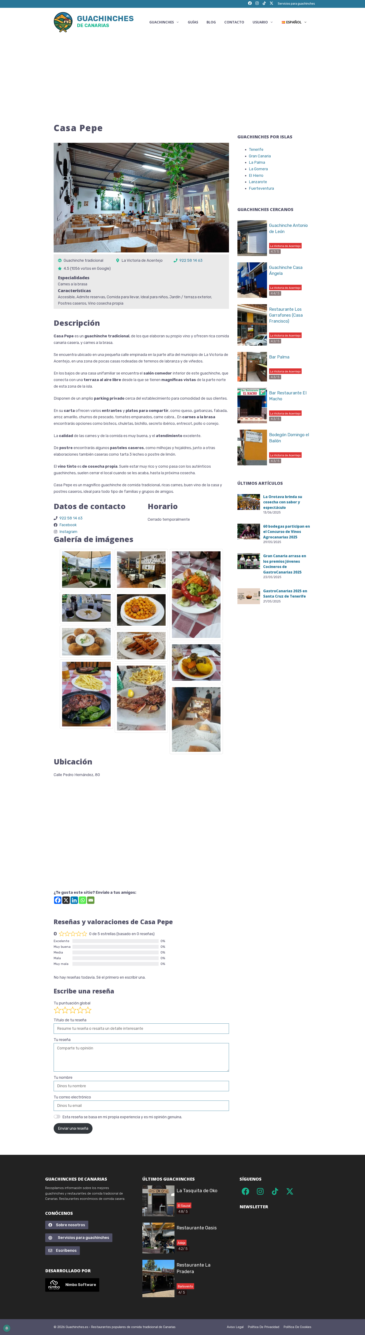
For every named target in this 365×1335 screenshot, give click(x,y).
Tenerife (256, 149)
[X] (66, 900)
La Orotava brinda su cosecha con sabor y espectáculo (282, 502)
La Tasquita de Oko (197, 1190)
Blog (211, 22)
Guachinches (105, 22)
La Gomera (258, 169)
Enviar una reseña (73, 1128)
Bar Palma (279, 357)
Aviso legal (235, 1327)
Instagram (68, 532)
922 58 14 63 (191, 260)
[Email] (90, 900)
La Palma (257, 162)
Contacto (234, 22)
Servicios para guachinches (296, 3)
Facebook (68, 525)
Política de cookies (297, 1327)
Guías (193, 22)
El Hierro (256, 175)
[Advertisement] (182, 68)
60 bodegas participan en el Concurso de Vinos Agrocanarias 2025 (286, 531)
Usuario (260, 22)
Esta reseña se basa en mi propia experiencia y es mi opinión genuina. (122, 1117)
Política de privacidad (263, 1327)
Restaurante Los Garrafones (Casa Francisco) (286, 315)
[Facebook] (57, 900)
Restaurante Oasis (197, 1227)
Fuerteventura (261, 188)
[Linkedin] (74, 900)
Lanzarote (258, 182)
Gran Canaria (260, 156)
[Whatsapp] (82, 900)
